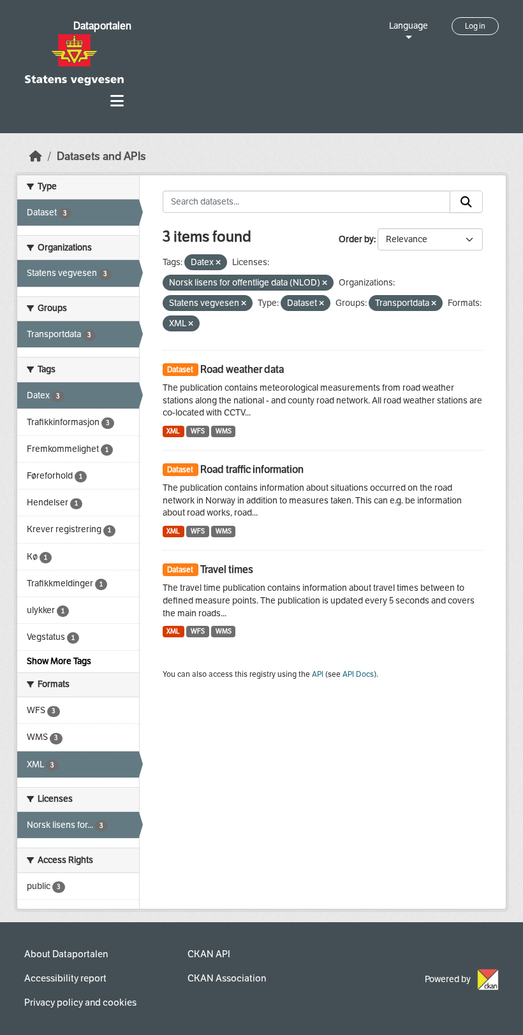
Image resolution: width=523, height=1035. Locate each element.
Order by (356, 239)
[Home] (35, 156)
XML (173, 431)
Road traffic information (252, 469)
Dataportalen (102, 26)
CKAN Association (227, 978)
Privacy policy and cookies (80, 1002)
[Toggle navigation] (117, 101)
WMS (224, 431)
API (317, 674)
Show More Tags (59, 661)
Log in (475, 26)
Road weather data (242, 369)
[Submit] (466, 202)
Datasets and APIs (101, 156)
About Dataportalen (66, 954)
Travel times (226, 569)
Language (408, 25)
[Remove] (218, 263)
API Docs (358, 674)
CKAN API (209, 954)
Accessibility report (65, 978)
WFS (198, 431)
